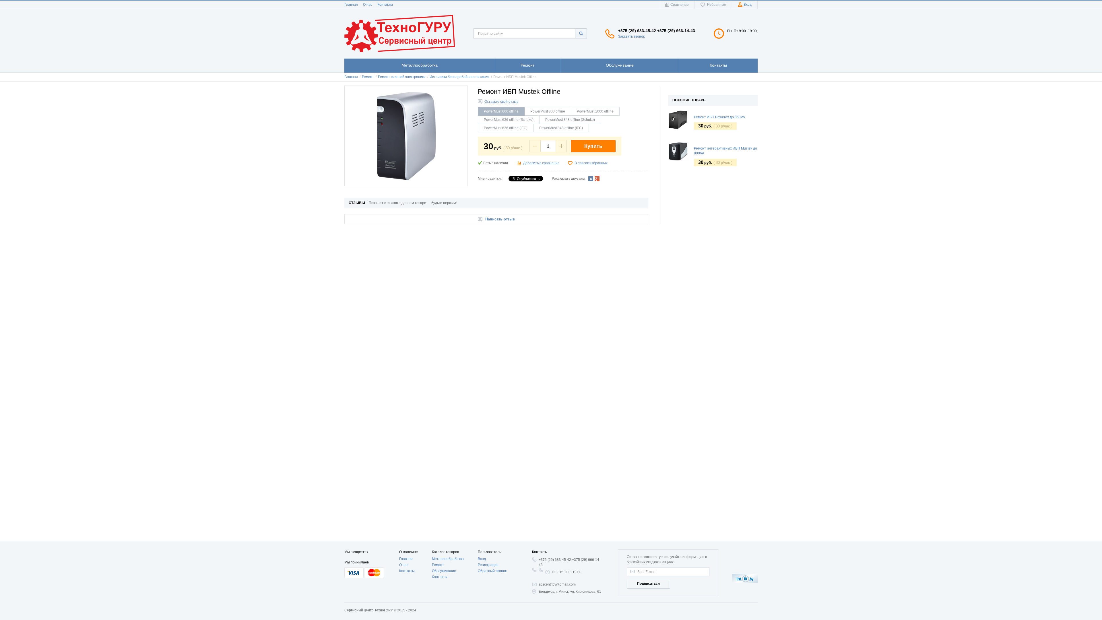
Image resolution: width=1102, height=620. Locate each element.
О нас (367, 5)
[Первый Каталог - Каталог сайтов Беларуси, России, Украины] (745, 578)
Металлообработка (448, 559)
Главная (351, 5)
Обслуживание (444, 571)
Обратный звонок (492, 571)
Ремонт (438, 565)
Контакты (385, 5)
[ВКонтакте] (591, 178)
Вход (482, 559)
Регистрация (488, 565)
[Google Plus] (597, 178)
